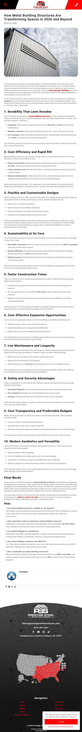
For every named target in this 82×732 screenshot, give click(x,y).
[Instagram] (12, 587)
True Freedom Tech (41, 731)
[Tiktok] (15, 587)
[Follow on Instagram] (43, 632)
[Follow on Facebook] (33, 632)
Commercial (59, 702)
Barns (22, 711)
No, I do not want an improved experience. (61, 726)
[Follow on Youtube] (38, 632)
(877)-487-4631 (41, 627)
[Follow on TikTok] (49, 632)
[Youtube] (9, 587)
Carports (22, 705)
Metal (22, 702)
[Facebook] (6, 587)
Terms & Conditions (22, 715)
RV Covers (59, 705)
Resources (59, 708)
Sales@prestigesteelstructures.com (41, 623)
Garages (22, 708)
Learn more (72, 717)
